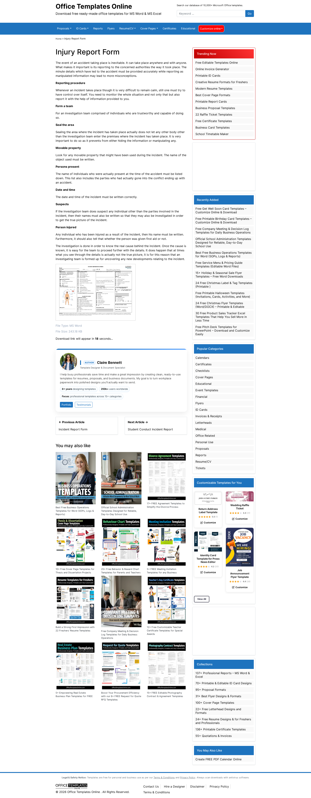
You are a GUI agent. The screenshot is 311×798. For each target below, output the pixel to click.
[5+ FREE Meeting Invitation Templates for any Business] (167, 541)
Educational (188, 28)
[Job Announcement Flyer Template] (240, 547)
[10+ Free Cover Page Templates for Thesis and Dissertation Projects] (76, 541)
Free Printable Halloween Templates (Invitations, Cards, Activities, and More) (222, 294)
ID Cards (81, 28)
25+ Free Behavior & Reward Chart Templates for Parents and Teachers (121, 571)
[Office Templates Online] (96, 787)
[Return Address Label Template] (208, 498)
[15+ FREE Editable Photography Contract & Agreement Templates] (167, 665)
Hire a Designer (174, 786)
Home (59, 39)
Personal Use (204, 442)
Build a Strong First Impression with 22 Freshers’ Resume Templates (75, 629)
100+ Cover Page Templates (214, 702)
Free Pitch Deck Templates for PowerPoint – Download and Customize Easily (222, 330)
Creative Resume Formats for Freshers (221, 82)
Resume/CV (126, 28)
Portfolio (66, 404)
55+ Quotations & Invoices (213, 736)
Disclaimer (197, 786)
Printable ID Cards (207, 75)
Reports (98, 28)
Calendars (202, 358)
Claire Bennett (109, 362)
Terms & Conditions (156, 792)
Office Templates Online (94, 6)
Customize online (210, 28)
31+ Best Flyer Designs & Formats (218, 696)
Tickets (200, 468)
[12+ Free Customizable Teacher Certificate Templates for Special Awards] (167, 599)
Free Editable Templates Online (216, 62)
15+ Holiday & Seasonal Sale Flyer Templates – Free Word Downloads (219, 274)
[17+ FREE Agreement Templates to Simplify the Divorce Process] (167, 475)
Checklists (202, 370)
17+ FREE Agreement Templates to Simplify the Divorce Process (166, 505)
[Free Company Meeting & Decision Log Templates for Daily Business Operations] (121, 601)
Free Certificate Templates (213, 121)
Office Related (205, 435)
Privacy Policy (219, 786)
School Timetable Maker (212, 134)
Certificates (169, 28)
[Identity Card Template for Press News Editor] (208, 542)
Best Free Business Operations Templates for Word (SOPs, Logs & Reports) (75, 511)
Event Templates (206, 390)
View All (201, 599)
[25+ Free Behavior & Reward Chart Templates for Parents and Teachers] (121, 541)
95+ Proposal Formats (210, 689)
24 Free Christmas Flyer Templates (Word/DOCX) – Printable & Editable (219, 304)
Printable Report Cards (211, 101)
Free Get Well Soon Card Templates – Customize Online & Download (220, 210)
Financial (201, 396)
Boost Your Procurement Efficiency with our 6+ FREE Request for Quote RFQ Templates (121, 696)
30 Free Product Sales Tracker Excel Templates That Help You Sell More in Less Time (221, 316)
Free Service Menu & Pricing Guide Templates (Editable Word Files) (218, 264)
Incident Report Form (73, 429)
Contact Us (151, 786)
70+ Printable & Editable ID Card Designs (223, 683)
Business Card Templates (212, 127)
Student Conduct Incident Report (150, 429)
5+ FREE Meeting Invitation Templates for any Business (162, 571)
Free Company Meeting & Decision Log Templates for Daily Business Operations (119, 634)
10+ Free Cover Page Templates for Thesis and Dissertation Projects (75, 571)
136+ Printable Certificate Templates (220, 729)
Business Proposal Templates (215, 108)
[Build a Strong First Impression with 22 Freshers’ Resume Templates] (76, 599)
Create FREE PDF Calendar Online (218, 759)
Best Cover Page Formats (212, 95)
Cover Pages (148, 28)
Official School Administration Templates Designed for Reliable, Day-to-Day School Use (119, 511)
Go (250, 13)
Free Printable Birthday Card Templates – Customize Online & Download (223, 220)
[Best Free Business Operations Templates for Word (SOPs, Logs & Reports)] (76, 477)
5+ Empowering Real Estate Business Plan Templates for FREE (74, 694)
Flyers (111, 28)
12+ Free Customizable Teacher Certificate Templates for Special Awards (164, 630)
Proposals (63, 28)
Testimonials (83, 404)
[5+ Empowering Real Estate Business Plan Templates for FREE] (76, 665)
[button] (199, 517)
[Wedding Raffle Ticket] (240, 496)
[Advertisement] (224, 166)
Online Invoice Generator (212, 69)
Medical (200, 429)
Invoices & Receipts (208, 416)
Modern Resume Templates (213, 88)
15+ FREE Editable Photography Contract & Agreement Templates (165, 694)
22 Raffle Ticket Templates (213, 114)
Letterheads (203, 422)
